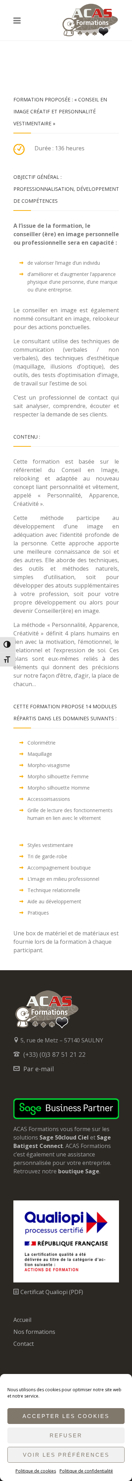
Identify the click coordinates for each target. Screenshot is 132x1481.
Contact (23, 1344)
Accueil (22, 1320)
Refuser (66, 1435)
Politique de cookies (35, 1471)
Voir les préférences (66, 1455)
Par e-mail (38, 1069)
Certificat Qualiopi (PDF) (51, 1292)
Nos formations (34, 1332)
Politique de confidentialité (86, 1471)
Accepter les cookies (66, 1416)
